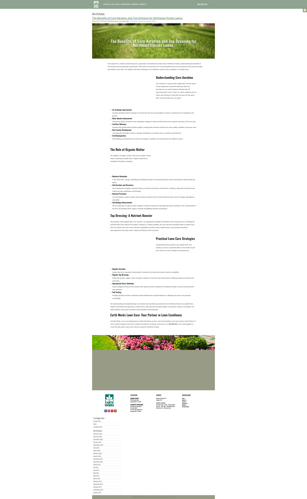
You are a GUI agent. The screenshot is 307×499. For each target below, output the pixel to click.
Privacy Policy (185, 407)
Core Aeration (133, 21)
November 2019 (98, 484)
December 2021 (98, 459)
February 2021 (97, 481)
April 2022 (96, 448)
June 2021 (96, 470)
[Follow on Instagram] (109, 411)
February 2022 (97, 453)
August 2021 (97, 464)
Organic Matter (151, 21)
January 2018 (97, 492)
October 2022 (97, 442)
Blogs (118, 4)
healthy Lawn (142, 21)
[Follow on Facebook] (105, 411)
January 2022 (97, 456)
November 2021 (98, 462)
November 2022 (98, 439)
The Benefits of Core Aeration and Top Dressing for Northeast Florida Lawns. (137, 18)
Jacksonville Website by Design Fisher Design (165, 497)
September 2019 (98, 490)
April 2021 (96, 476)
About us (184, 400)
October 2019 (97, 487)
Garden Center (125, 4)
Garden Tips (118, 21)
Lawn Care (106, 4)
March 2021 (96, 478)
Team (112, 4)
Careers (184, 402)
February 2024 (97, 434)
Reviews (184, 405)
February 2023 (97, 436)
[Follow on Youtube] (115, 411)
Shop (183, 398)
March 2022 (96, 450)
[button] (305, 10)
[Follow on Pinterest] (112, 411)
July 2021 (96, 467)
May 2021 (96, 473)
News (124, 21)
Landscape (135, 4)
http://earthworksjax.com (111, 380)
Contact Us (143, 4)
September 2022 (98, 445)
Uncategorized (97, 427)
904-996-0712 (202, 4)
